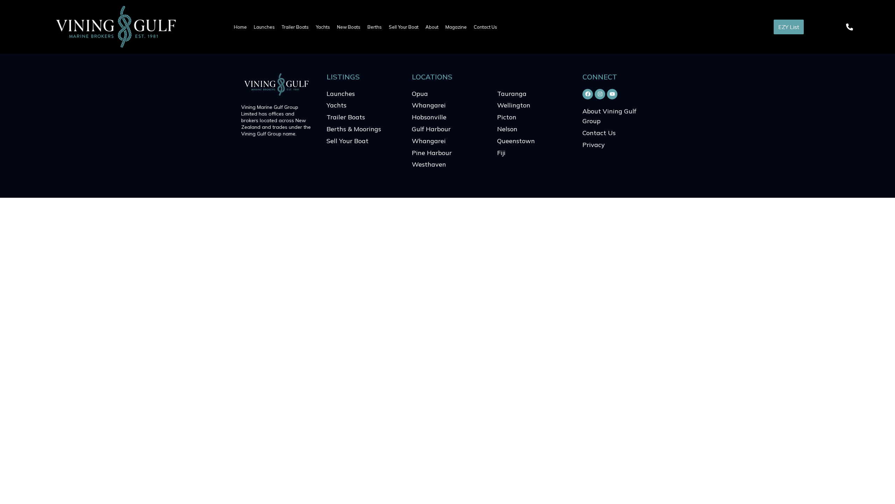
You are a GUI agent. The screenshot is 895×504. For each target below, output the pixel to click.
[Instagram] (600, 94)
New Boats (348, 27)
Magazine (456, 27)
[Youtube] (612, 94)
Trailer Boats (295, 27)
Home (240, 27)
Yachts (323, 27)
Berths (374, 27)
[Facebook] (587, 94)
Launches (264, 27)
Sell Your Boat (403, 27)
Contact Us (485, 27)
